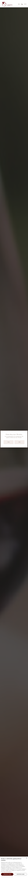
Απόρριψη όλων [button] (20, 874)
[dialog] (14, 867)
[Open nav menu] (25, 4)
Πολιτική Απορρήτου (7, 871)
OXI (19, 442)
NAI (9, 442)
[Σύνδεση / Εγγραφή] (19, 4)
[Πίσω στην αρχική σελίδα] (7, 4)
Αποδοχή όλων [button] (7, 874)
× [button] (26, 858)
